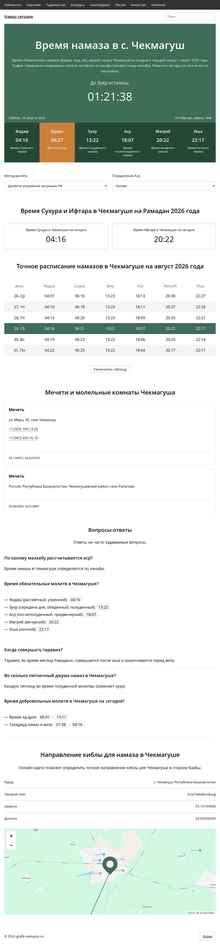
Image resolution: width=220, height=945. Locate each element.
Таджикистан (56, 5)
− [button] (11, 845)
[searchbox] (190, 17)
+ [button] (11, 835)
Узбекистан (12, 5)
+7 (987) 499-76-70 (23, 438)
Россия (120, 5)
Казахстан (138, 5)
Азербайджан (100, 5)
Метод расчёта (15, 176)
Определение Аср (126, 176)
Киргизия (34, 5)
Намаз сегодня (18, 16)
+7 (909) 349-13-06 (23, 429)
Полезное (158, 5)
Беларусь (78, 5)
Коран (207, 936)
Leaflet (191, 912)
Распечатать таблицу (110, 369)
